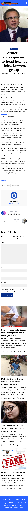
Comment (4, 242)
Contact (16, 499)
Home (4, 499)
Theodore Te (16, 185)
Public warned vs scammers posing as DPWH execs (13, 474)
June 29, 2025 (6, 445)
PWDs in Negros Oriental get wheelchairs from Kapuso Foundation (12, 382)
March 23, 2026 (7, 489)
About (10, 499)
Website (3, 282)
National (14, 49)
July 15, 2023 (6, 398)
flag (8, 185)
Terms (23, 499)
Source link (4, 180)
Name (3, 268)
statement (4, 114)
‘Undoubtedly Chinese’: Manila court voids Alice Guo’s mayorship (12, 428)
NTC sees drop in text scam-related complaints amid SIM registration (14, 333)
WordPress (22, 505)
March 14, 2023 (7, 351)
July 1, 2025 (16, 73)
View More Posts (14, 203)
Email (3, 275)
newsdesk (6, 73)
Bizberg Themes (18, 507)
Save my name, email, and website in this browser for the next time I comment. (14, 291)
